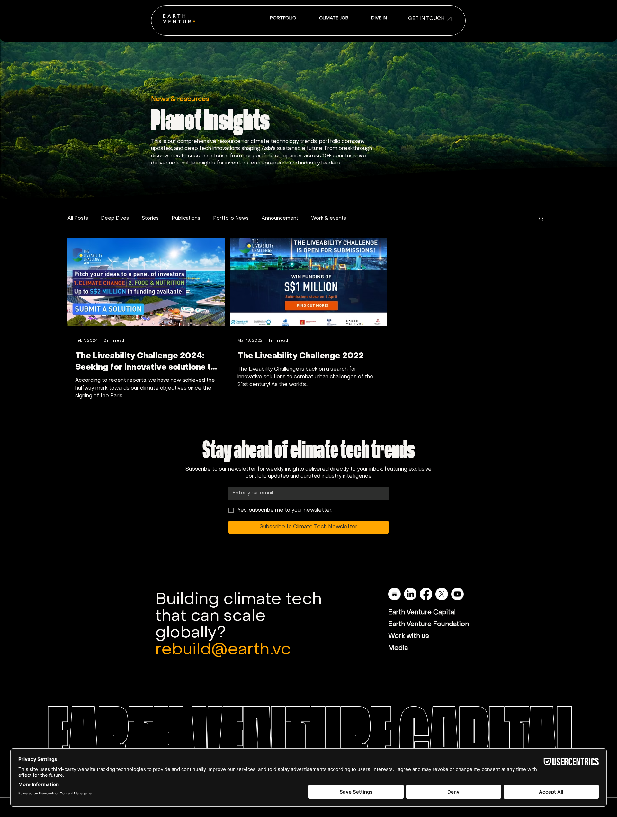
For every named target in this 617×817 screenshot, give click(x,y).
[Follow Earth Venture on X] (441, 594)
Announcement (280, 218)
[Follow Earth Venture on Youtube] (457, 594)
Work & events (328, 218)
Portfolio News (231, 218)
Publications (186, 218)
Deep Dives (115, 218)
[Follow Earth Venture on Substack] (394, 594)
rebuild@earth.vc (223, 650)
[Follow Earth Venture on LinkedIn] (410, 594)
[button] (379, 18)
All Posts (77, 218)
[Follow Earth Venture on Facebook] (426, 594)
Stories (150, 218)
